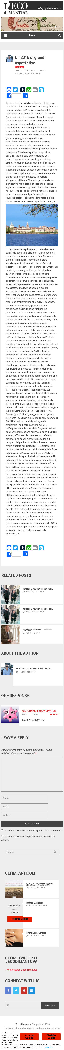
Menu (32, 35)
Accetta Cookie (20, 918)
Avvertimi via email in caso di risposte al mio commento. (33, 830)
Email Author (28, 672)
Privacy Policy (48, 1047)
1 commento (39, 70)
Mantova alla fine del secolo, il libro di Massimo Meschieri (40, 884)
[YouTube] (24, 990)
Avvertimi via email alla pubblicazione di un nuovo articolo (28, 838)
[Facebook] (8, 990)
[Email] (31, 990)
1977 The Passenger (34, 903)
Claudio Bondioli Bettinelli (28, 73)
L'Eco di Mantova (22, 1024)
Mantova (19, 67)
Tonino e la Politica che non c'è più (38, 609)
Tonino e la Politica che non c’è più (38, 589)
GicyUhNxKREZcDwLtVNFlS (39, 711)
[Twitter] (16, 990)
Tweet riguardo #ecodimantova (21, 969)
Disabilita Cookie (51, 1036)
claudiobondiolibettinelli (36, 668)
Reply (56, 714)
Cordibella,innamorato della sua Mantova (37, 630)
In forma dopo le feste (36, 933)
